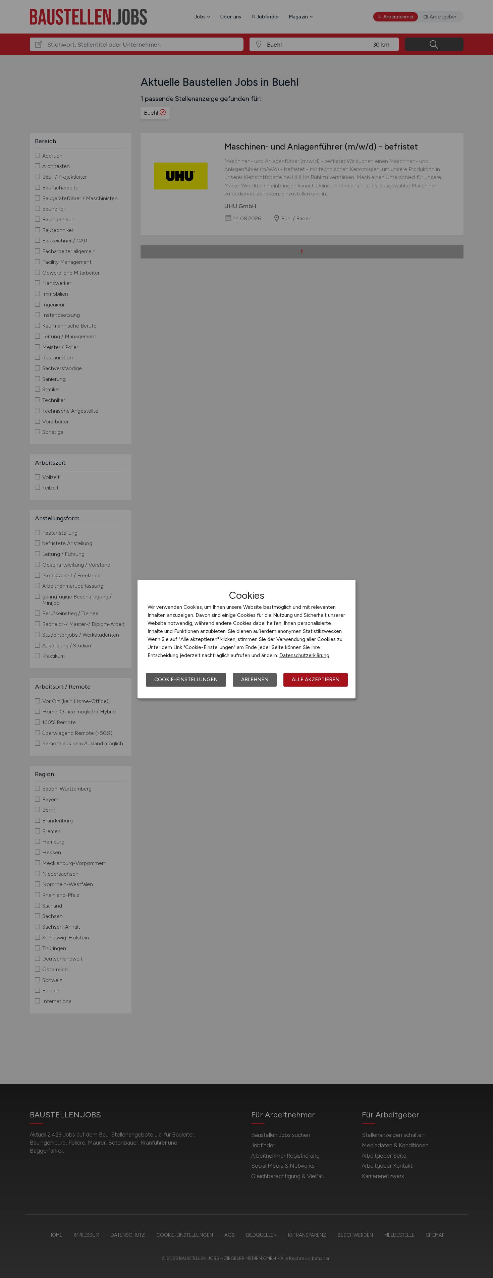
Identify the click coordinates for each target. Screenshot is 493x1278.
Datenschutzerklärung (304, 655)
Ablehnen (254, 680)
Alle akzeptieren (315, 680)
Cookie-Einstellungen (186, 680)
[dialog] (246, 639)
